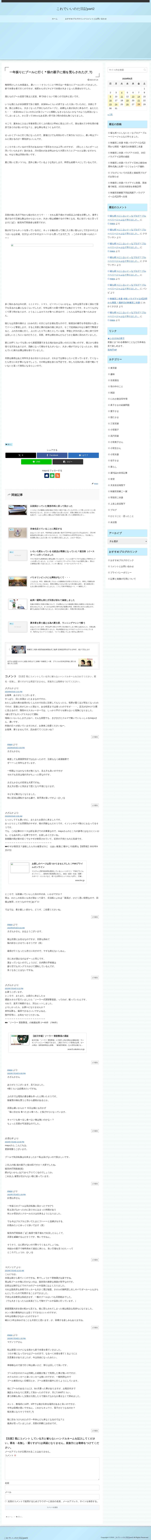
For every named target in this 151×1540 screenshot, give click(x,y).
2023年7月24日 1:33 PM (16, 1194)
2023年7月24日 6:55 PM (16, 1073)
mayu (10, 744)
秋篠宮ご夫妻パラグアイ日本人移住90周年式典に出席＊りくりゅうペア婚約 (127, 165)
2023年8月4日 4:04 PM (16, 748)
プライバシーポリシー (121, 572)
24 (116, 104)
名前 (7, 1483)
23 (110, 104)
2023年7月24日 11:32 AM (14, 1271)
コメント (10, 1455)
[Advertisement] (75, 41)
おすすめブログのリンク (122, 560)
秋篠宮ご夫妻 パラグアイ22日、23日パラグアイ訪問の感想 (126, 155)
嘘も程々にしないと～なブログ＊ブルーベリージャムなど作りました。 (127, 135)
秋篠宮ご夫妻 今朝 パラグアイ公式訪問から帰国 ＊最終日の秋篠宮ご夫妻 (127, 145)
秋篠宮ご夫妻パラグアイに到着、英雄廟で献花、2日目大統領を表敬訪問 (127, 185)
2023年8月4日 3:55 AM (13, 816)
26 (127, 104)
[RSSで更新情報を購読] (57, 475)
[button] (67, 461)
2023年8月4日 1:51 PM (13, 692)
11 (122, 96)
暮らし (10, 444)
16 (110, 100)
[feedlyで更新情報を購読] (52, 475)
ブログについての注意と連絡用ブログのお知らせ (127, 175)
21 (139, 100)
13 (133, 96)
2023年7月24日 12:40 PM (14, 1142)
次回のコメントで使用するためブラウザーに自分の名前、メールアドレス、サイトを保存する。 (53, 1501)
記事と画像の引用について (123, 579)
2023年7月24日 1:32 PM (16, 1338)
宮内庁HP (112, 350)
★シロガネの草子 (116, 338)
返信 (96, 737)
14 (139, 96)
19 (127, 100)
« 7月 (110, 114)
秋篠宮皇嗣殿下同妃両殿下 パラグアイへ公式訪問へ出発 (126, 195)
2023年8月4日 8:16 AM (16, 928)
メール (8, 1492)
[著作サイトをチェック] (46, 475)
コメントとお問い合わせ (122, 566)
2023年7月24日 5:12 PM (14, 988)
